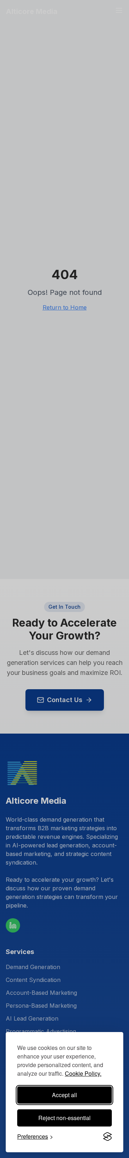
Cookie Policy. (83, 1073)
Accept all (64, 1095)
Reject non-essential (64, 1118)
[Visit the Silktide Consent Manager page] (107, 1136)
